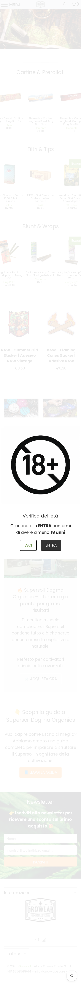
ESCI (28, 545)
